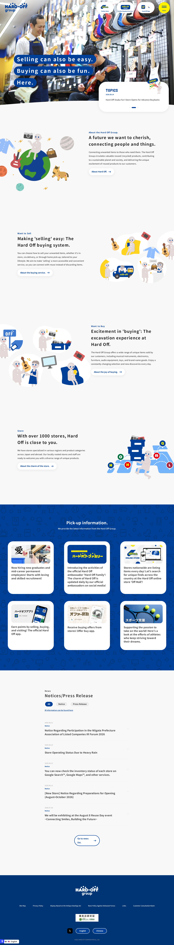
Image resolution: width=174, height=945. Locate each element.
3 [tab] (137, 107)
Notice (61, 704)
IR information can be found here (59, 710)
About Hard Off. (99, 171)
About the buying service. (33, 272)
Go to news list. (83, 840)
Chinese (99, 931)
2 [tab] (134, 107)
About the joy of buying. (106, 372)
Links (124, 906)
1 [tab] (129, 107)
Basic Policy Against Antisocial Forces (101, 906)
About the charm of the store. (35, 466)
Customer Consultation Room (144, 906)
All (49, 704)
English (82, 931)
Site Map (22, 906)
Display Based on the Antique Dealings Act (65, 906)
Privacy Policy (38, 906)
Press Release (80, 704)
